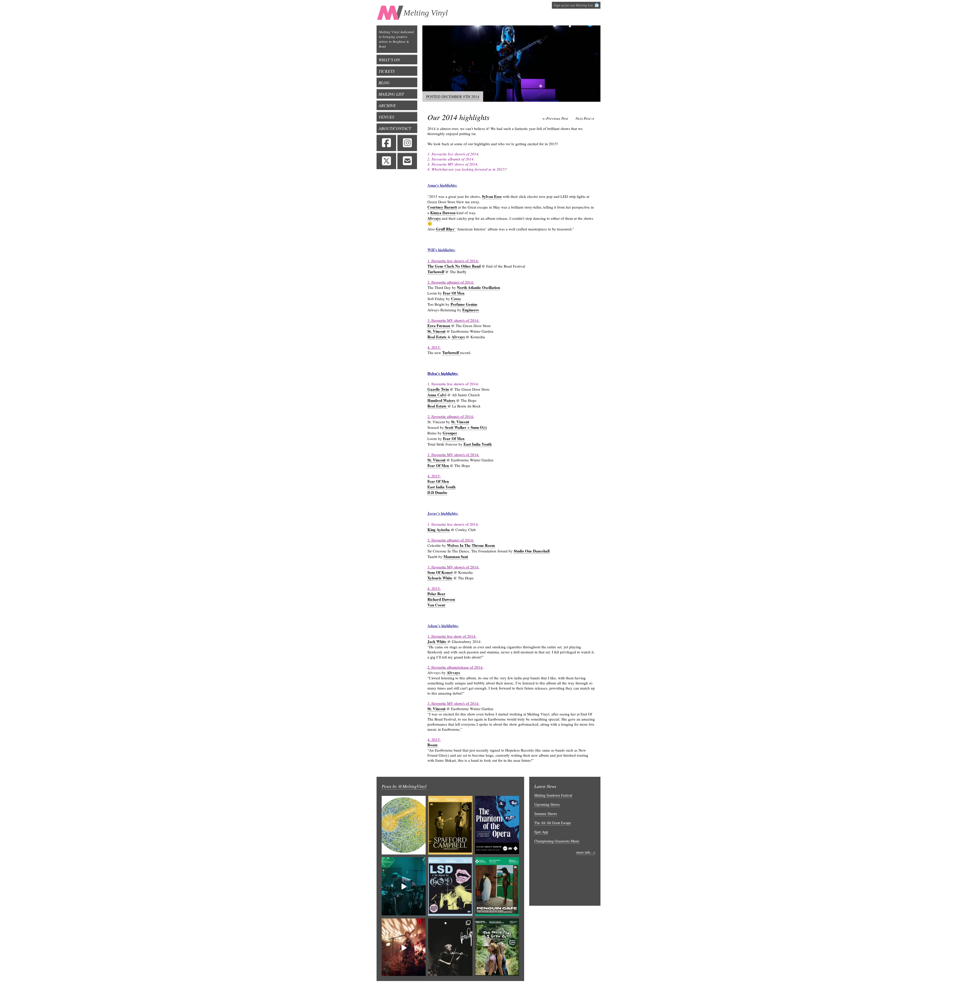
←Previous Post (555, 118)
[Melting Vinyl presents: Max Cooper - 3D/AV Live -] (404, 825)
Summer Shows (545, 813)
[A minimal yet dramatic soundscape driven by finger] (404, 947)
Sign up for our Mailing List (573, 5)
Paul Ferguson (555, 988)
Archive (387, 105)
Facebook (386, 142)
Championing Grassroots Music (556, 841)
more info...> (585, 852)
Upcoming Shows (547, 804)
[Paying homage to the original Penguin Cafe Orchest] (497, 886)
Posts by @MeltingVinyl (404, 786)
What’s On (389, 59)
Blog (384, 82)
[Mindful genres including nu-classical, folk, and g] (450, 947)
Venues (386, 117)
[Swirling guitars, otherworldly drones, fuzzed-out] (450, 886)
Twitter (386, 160)
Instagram (407, 142)
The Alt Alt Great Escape (552, 822)
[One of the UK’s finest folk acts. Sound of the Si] (497, 947)
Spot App (541, 831)
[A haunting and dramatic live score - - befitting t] (497, 825)
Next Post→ (585, 118)
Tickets (387, 71)
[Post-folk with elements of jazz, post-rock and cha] (450, 825)
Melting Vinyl (426, 12)
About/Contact (395, 128)
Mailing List (391, 94)
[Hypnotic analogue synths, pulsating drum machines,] (404, 886)
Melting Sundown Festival (553, 795)
